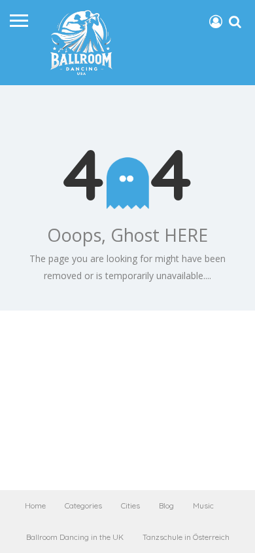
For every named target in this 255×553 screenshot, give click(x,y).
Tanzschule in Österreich (186, 537)
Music (203, 505)
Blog (166, 505)
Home (35, 505)
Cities (130, 505)
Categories (83, 505)
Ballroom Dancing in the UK (75, 537)
